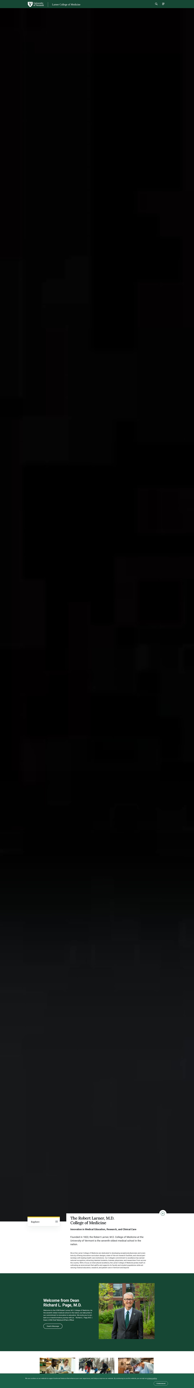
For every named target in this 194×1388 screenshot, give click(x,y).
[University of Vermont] (22, 7)
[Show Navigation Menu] (163, 3)
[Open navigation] (56, 1222)
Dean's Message (53, 1326)
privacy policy (152, 1378)
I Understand (160, 1383)
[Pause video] (163, 1213)
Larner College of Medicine (66, 4)
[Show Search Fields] (156, 3)
